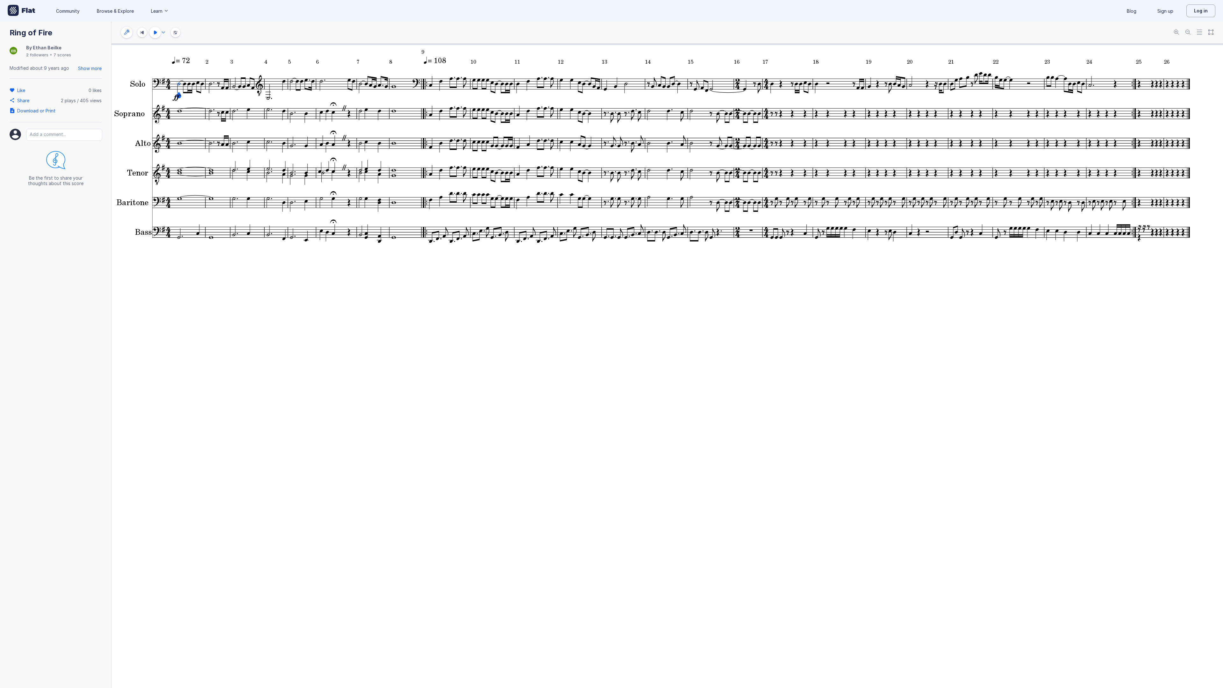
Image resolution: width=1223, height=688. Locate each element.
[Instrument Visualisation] (175, 32)
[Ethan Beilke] (13, 51)
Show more (90, 68)
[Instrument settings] (126, 32)
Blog (1131, 11)
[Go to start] (142, 32)
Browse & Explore (115, 11)
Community (68, 11)
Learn (156, 11)
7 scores (62, 54)
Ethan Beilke (47, 47)
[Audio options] (163, 32)
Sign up (1165, 11)
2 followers (37, 54)
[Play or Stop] (155, 32)
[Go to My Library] (21, 11)
